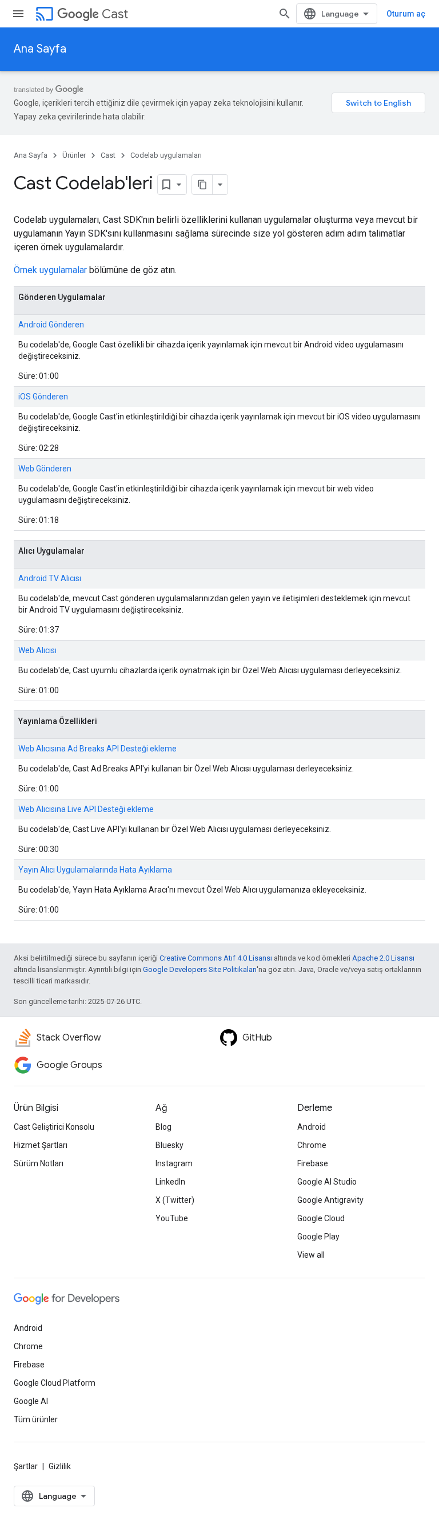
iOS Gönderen (43, 396)
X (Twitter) (174, 1200)
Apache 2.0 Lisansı (383, 958)
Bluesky (169, 1145)
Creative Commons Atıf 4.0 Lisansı (215, 958)
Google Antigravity (330, 1200)
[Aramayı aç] (285, 14)
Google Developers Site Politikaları (200, 969)
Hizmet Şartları (40, 1145)
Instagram (174, 1163)
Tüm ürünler (36, 1419)
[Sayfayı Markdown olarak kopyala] (202, 184)
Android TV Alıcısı (49, 578)
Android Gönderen (51, 324)
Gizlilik (60, 1466)
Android (311, 1126)
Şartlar (26, 1466)
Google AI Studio (327, 1181)
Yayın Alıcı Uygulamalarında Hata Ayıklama (95, 869)
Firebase (312, 1163)
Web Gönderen (44, 468)
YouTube (171, 1218)
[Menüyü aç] (18, 13)
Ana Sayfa (40, 49)
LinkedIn (170, 1181)
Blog (163, 1126)
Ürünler (74, 155)
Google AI (31, 1401)
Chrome (311, 1145)
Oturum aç (405, 13)
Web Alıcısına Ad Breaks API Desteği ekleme (97, 748)
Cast (115, 14)
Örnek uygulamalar (50, 270)
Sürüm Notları (38, 1163)
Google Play (318, 1236)
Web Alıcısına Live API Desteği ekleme (86, 809)
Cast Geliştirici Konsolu (54, 1126)
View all (311, 1254)
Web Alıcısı (37, 650)
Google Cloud (321, 1218)
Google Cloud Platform (54, 1382)
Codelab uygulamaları (166, 155)
